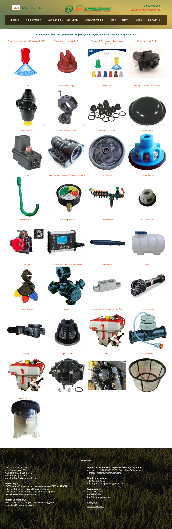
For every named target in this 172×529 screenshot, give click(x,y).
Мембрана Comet (107, 130)
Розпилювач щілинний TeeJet (67, 41)
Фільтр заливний (147, 353)
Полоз (26, 175)
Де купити (72, 20)
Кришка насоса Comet (66, 130)
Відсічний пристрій (67, 86)
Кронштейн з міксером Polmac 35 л (107, 309)
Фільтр (26, 86)
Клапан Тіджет (26, 309)
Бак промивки (147, 220)
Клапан (66, 309)
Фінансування (33, 20)
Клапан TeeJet (26, 130)
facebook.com (95, 506)
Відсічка (26, 264)
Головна (14, 20)
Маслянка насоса (26, 398)
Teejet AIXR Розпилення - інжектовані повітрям (107, 42)
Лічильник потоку (147, 309)
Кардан (147, 264)
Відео (138, 20)
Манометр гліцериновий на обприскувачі (67, 175)
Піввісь (107, 353)
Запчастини (54, 20)
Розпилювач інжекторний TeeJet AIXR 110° (26, 41)
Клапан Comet (147, 130)
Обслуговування (94, 20)
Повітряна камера (67, 353)
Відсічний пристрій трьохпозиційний (66, 264)
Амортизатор (107, 220)
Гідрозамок (107, 264)
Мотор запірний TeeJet (147, 41)
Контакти (153, 20)
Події (113, 20)
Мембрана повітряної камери (147, 86)
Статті (125, 20)
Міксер (26, 353)
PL (39, 7)
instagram (92, 502)
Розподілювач (107, 175)
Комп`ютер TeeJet (67, 220)
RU (32, 7)
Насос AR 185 (26, 220)
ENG (24, 7)
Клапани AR (107, 86)
